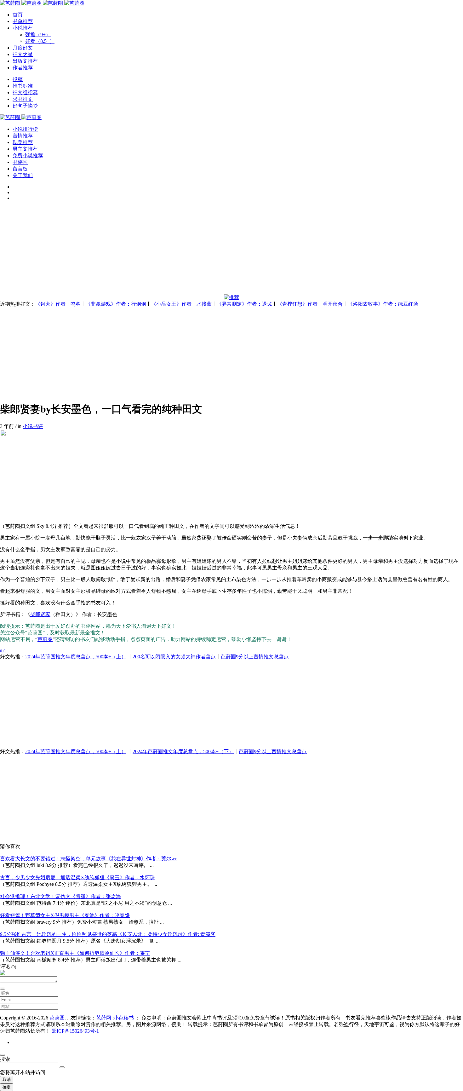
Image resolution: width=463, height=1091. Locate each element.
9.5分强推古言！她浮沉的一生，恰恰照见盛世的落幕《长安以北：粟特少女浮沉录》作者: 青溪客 (107, 934)
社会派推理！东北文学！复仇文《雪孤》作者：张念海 (60, 896)
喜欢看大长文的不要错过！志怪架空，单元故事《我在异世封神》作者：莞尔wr (88, 858)
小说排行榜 (25, 129)
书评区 (20, 162)
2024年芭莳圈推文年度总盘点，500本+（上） (75, 656)
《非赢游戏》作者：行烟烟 (116, 304)
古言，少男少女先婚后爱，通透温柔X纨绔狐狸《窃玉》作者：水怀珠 (77, 877)
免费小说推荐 (28, 155)
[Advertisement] (189, 250)
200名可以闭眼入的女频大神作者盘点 (174, 656)
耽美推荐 (23, 142)
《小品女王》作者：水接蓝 (181, 304)
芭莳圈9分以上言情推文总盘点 (255, 656)
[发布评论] (2, 989)
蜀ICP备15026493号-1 (75, 1031)
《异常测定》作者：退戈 (244, 304)
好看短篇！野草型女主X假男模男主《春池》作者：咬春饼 (65, 915)
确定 (7, 1087)
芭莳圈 (45, 639)
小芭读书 (124, 1017)
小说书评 (33, 426)
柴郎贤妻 (40, 614)
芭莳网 (103, 1017)
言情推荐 (23, 135)
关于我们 (23, 175)
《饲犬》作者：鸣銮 (58, 304)
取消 (7, 1079)
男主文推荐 (25, 149)
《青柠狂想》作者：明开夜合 (310, 304)
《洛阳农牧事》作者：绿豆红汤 (383, 304)
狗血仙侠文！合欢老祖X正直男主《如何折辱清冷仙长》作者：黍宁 (75, 953)
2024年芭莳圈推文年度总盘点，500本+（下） (183, 751)
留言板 (20, 168)
